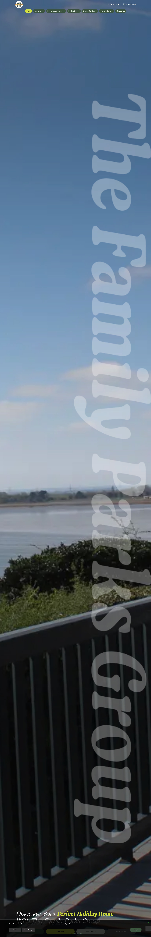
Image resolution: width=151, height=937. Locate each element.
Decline (15, 930)
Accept (135, 930)
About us (38, 11)
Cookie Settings (28, 930)
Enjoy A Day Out (89, 11)
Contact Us (121, 11)
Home (28, 11)
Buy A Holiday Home (54, 11)
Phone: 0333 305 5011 (129, 4)
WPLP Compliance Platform (78, 933)
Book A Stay (72, 11)
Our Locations (106, 11)
